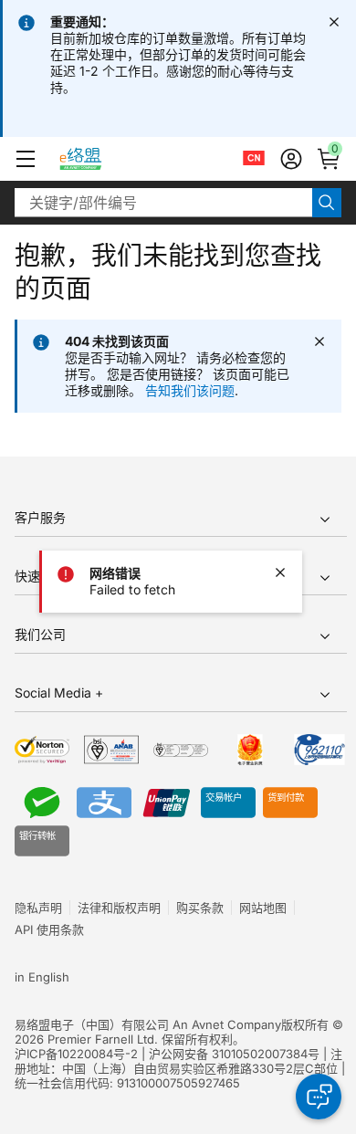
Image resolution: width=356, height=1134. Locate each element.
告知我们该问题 (190, 390)
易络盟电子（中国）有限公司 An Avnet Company (148, 1024)
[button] (26, 159)
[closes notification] (334, 22)
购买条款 (200, 907)
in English (42, 977)
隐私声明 (38, 907)
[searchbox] (163, 202)
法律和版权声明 (119, 907)
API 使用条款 (49, 929)
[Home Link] (97, 159)
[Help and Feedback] (318, 1096)
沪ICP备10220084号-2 (76, 1053)
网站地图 (263, 907)
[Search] (326, 202)
